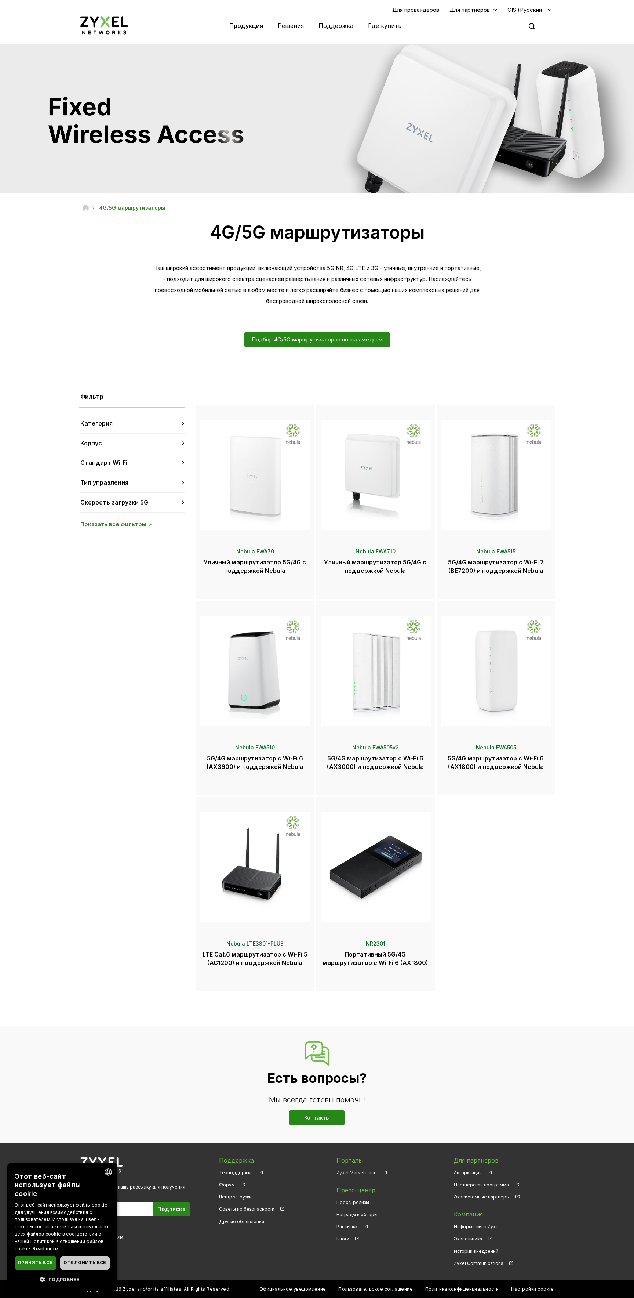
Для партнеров (469, 9)
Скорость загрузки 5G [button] (114, 502)
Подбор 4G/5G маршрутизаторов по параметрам (317, 339)
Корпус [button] (91, 443)
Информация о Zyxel (477, 1226)
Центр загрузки (235, 1197)
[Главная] (85, 208)
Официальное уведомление (292, 1289)
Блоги (342, 1238)
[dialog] (62, 1227)
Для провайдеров (415, 9)
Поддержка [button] (335, 25)
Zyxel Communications (478, 1263)
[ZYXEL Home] (104, 25)
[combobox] (108, 1172)
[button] (62, 1279)
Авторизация (468, 1172)
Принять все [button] (35, 1262)
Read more (45, 1248)
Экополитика (468, 1238)
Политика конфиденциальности (462, 1289)
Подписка (171, 1208)
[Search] (532, 26)
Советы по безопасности (246, 1209)
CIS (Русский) (525, 9)
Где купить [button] (384, 25)
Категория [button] (96, 423)
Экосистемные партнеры (482, 1197)
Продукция (246, 25)
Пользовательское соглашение (375, 1289)
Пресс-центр (355, 1190)
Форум (227, 1184)
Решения (291, 25)
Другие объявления (241, 1221)
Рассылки (347, 1226)
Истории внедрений (476, 1251)
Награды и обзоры (357, 1214)
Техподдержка (236, 1172)
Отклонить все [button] (84, 1262)
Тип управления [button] (104, 482)
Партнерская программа (481, 1184)
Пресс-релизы (352, 1202)
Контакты (317, 1117)
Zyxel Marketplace (356, 1172)
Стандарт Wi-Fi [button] (103, 462)
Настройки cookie (532, 1289)
